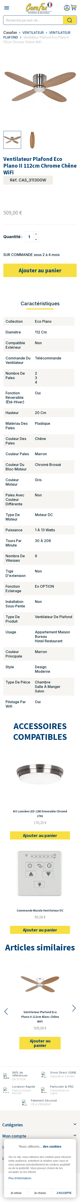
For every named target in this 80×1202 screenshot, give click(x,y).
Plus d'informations (19, 1178)
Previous (5, 1011)
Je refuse (16, 1193)
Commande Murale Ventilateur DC (40, 910)
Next (74, 1008)
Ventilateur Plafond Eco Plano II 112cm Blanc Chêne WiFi (40, 1016)
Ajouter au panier (40, 270)
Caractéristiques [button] (40, 303)
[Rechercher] (69, 20)
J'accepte (64, 1193)
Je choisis (40, 1193)
